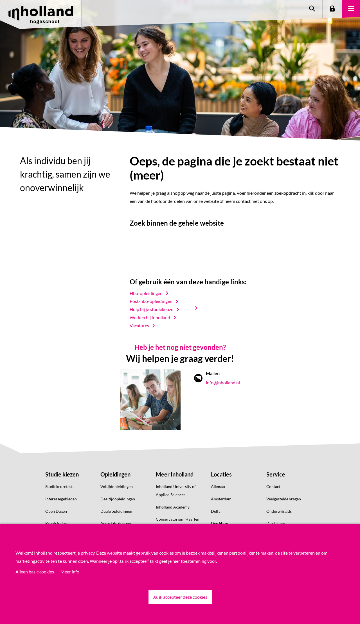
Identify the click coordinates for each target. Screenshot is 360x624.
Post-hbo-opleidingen (151, 301)
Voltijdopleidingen (116, 486)
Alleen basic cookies (34, 571)
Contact (273, 486)
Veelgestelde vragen (283, 498)
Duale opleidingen (116, 511)
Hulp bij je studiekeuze (151, 309)
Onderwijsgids (279, 511)
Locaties (221, 474)
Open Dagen (56, 511)
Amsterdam (221, 498)
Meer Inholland (175, 474)
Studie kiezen (62, 474)
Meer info (69, 571)
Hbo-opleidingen (146, 293)
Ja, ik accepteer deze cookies (180, 597)
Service (275, 474)
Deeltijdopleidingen (117, 498)
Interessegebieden (61, 498)
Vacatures (139, 325)
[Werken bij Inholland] (199, 308)
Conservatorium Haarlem (178, 519)
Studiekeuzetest (59, 486)
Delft (215, 511)
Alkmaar (218, 486)
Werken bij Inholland (150, 317)
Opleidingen (115, 474)
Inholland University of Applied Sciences (176, 490)
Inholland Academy (173, 507)
